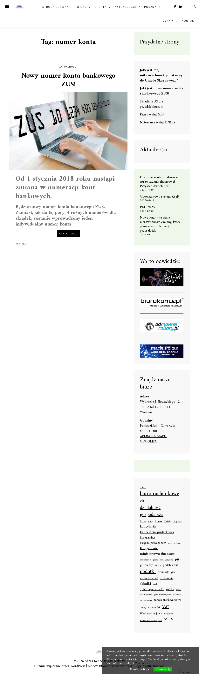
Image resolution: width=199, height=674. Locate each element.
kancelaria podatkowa (157, 532)
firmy (150, 521)
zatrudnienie (169, 614)
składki (145, 584)
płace (173, 572)
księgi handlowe (174, 543)
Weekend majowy (151, 614)
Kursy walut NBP (152, 115)
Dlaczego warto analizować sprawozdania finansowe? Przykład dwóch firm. (159, 181)
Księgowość (149, 548)
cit (142, 501)
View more (141, 663)
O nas (81, 6)
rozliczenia (166, 578)
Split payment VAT (152, 589)
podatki (148, 572)
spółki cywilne (146, 595)
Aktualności (125, 6)
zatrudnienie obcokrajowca (151, 620)
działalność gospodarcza (151, 511)
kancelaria (148, 526)
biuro (143, 487)
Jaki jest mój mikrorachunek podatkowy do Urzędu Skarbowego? (161, 75)
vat (165, 606)
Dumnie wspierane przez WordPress (59, 666)
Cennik (168, 20)
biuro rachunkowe (159, 494)
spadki (155, 584)
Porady (150, 6)
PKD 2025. (148, 207)
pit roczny (146, 565)
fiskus (158, 521)
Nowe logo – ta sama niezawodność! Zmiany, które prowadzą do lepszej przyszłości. (160, 224)
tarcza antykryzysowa (167, 600)
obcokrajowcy (145, 560)
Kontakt (189, 20)
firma (143, 521)
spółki (178, 589)
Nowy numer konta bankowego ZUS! (68, 80)
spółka (170, 589)
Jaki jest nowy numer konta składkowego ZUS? (161, 91)
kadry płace (177, 521)
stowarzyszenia (146, 600)
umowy (143, 607)
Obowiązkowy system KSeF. (161, 197)
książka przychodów (153, 543)
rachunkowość (149, 578)
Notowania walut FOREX (157, 123)
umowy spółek (154, 607)
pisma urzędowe (166, 560)
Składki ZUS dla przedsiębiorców (151, 104)
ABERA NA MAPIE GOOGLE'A (153, 439)
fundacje (167, 521)
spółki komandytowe (162, 595)
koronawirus (147, 538)
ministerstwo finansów (157, 554)
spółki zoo (177, 595)
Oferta (100, 6)
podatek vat (170, 565)
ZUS (168, 620)
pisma (155, 560)
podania (158, 565)
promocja (163, 572)
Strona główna (55, 6)
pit (177, 559)
